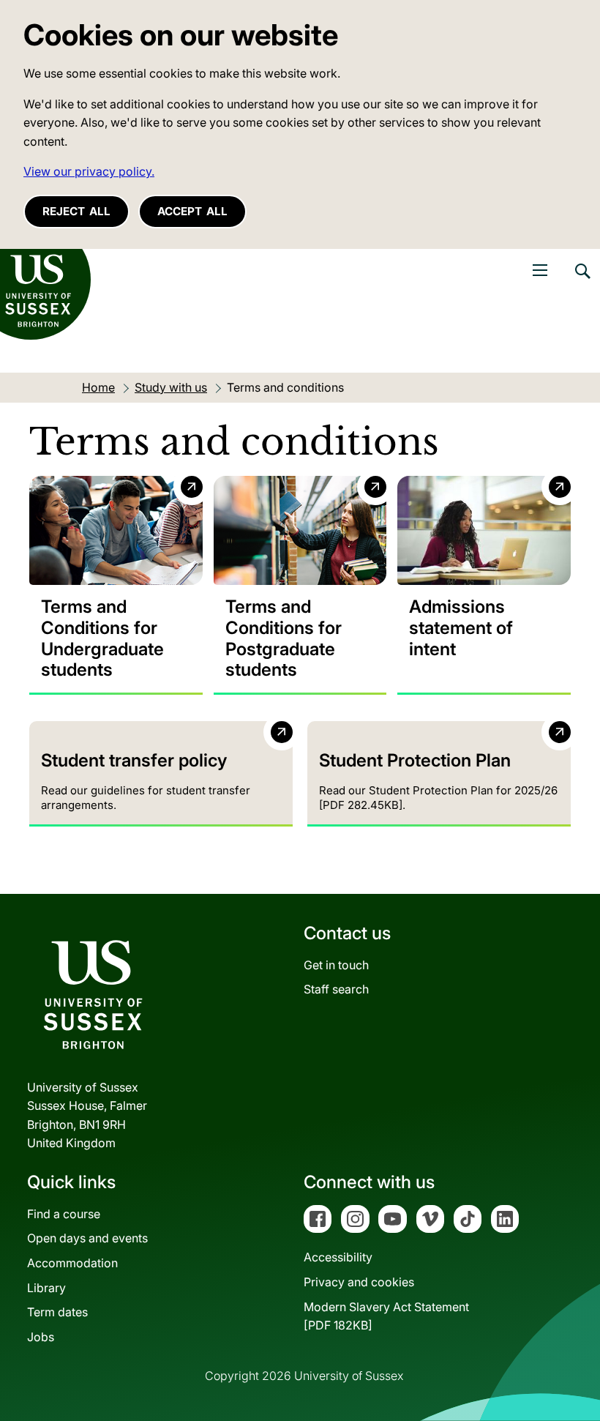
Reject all (76, 211)
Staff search (336, 989)
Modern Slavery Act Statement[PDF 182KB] (386, 1316)
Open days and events (87, 1238)
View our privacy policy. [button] (88, 171)
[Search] (581, 282)
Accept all (192, 211)
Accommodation (72, 1263)
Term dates (57, 1312)
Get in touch (336, 965)
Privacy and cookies (359, 1282)
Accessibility (338, 1257)
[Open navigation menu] (540, 270)
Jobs (40, 1336)
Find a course (63, 1213)
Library (46, 1287)
